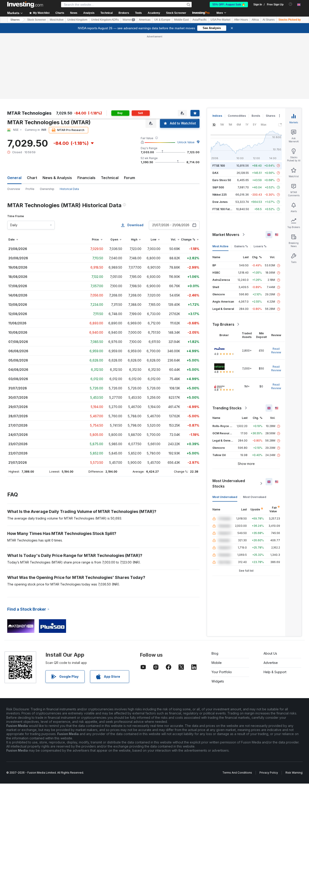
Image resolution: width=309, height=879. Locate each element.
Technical (110, 177)
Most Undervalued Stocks (228, 483)
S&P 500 (218, 187)
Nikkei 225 (219, 194)
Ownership (47, 189)
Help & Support (275, 672)
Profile (30, 189)
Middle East (181, 19)
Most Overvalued (254, 497)
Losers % (260, 246)
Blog (215, 653)
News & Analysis (57, 177)
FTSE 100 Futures (224, 209)
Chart (32, 177)
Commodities (237, 115)
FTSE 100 (218, 165)
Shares (15, 19)
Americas (144, 19)
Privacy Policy (268, 772)
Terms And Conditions (237, 772)
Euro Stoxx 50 (221, 180)
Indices (217, 115)
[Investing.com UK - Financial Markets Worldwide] (25, 4)
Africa (255, 19)
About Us (270, 653)
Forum (129, 177)
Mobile (217, 663)
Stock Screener (176, 13)
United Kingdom (77, 19)
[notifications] (290, 4)
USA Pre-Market (220, 19)
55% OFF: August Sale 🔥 (228, 4)
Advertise (271, 663)
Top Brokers (223, 324)
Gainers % (241, 246)
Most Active (57, 19)
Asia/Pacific (200, 19)
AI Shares (269, 19)
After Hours (241, 19)
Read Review (276, 350)
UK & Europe (162, 19)
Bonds (256, 115)
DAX (215, 173)
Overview (13, 189)
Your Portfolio (222, 672)
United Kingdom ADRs (105, 19)
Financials (86, 177)
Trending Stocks (227, 408)
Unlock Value (186, 142)
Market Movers (225, 234)
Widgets (218, 681)
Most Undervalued (224, 497)
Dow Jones (220, 202)
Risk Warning (293, 772)
